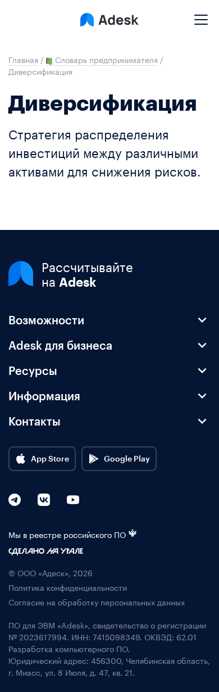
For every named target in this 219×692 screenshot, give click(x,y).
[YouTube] (73, 500)
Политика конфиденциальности (67, 587)
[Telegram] (14, 500)
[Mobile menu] (201, 15)
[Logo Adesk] (109, 19)
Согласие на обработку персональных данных (96, 602)
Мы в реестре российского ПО (67, 534)
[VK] (44, 500)
